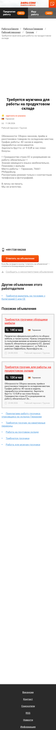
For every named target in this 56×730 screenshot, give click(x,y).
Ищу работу (41, 13)
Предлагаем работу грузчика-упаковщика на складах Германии (22, 415)
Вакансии (28, 692)
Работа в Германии (33, 28)
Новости (28, 719)
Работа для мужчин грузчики (23, 444)
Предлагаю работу (13, 13)
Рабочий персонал (11, 32)
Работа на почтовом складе (22, 432)
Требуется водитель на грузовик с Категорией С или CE (23, 297)
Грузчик (30, 32)
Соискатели (28, 706)
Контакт (28, 699)
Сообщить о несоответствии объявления (29, 271)
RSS (28, 712)
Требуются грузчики (17, 438)
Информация (28, 726)
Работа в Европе (10, 28)
